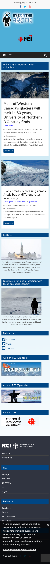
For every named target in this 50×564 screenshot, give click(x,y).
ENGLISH (6, 478)
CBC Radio (9, 126)
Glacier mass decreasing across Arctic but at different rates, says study (24, 194)
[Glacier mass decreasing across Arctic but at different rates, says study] (25, 161)
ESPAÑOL (6, 483)
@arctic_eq (33, 202)
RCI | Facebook (8, 516)
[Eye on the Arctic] (4, 55)
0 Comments (11, 136)
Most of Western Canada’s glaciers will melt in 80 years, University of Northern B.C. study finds (22, 112)
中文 (4, 487)
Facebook (6, 508)
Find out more (10, 556)
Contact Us (7, 458)
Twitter (5, 512)
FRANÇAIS (6, 474)
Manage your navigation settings (19, 549)
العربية (4, 491)
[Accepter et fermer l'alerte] (47, 542)
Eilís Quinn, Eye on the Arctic (15, 202)
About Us (6, 453)
